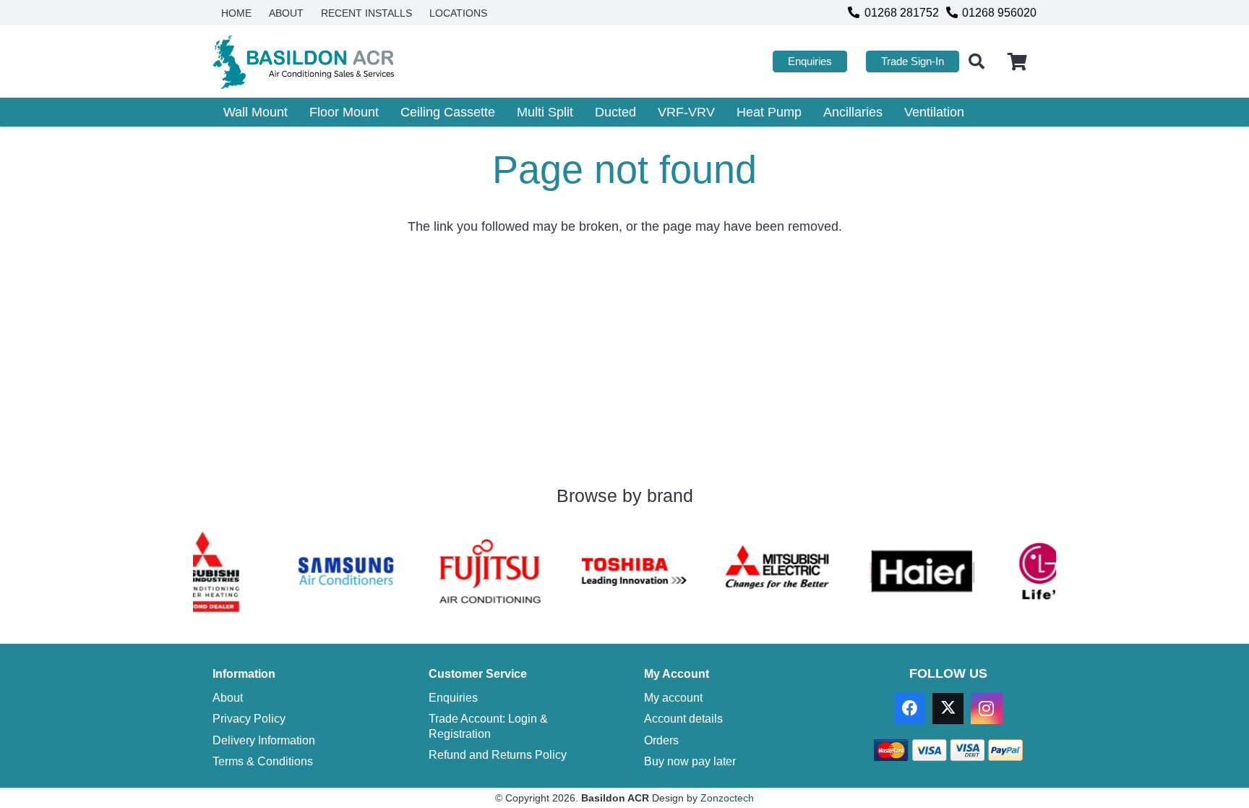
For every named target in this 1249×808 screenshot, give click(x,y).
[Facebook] (909, 708)
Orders (661, 740)
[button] (976, 61)
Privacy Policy (249, 718)
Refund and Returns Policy (498, 754)
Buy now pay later (690, 760)
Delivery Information (264, 740)
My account (673, 697)
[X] (947, 708)
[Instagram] (986, 708)
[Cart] (1017, 61)
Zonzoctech (727, 798)
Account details (683, 718)
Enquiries (453, 697)
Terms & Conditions (263, 760)
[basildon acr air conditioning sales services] (305, 62)
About (228, 697)
